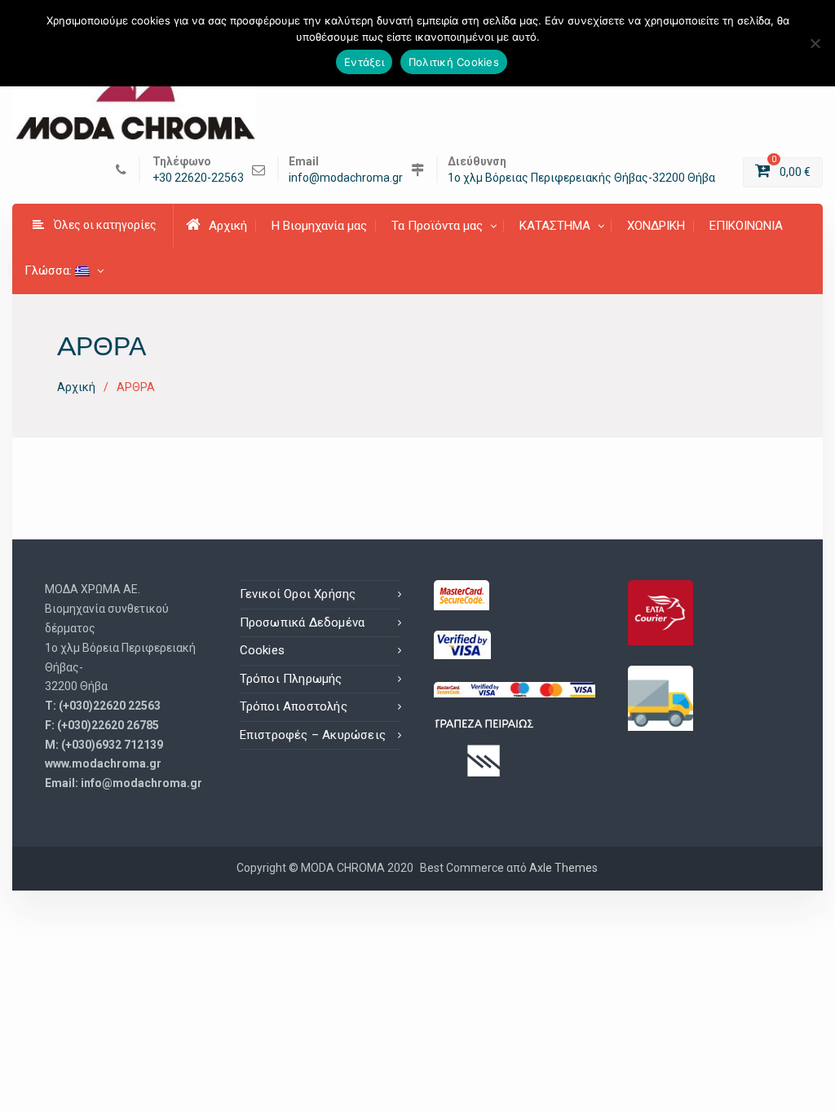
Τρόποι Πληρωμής (291, 678)
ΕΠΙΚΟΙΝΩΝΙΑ (746, 225)
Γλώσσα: (49, 270)
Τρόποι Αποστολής (293, 706)
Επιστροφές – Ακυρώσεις (313, 735)
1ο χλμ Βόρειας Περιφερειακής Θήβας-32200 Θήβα (581, 178)
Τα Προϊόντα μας (437, 225)
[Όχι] (814, 43)
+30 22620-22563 (198, 178)
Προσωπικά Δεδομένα (302, 622)
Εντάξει (364, 61)
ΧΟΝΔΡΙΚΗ (656, 225)
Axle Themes (563, 867)
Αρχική (228, 225)
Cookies (262, 650)
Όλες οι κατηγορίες (105, 224)
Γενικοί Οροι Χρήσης (298, 594)
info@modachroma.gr (346, 178)
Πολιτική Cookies (454, 61)
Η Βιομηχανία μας (319, 225)
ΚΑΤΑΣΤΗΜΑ (554, 225)
